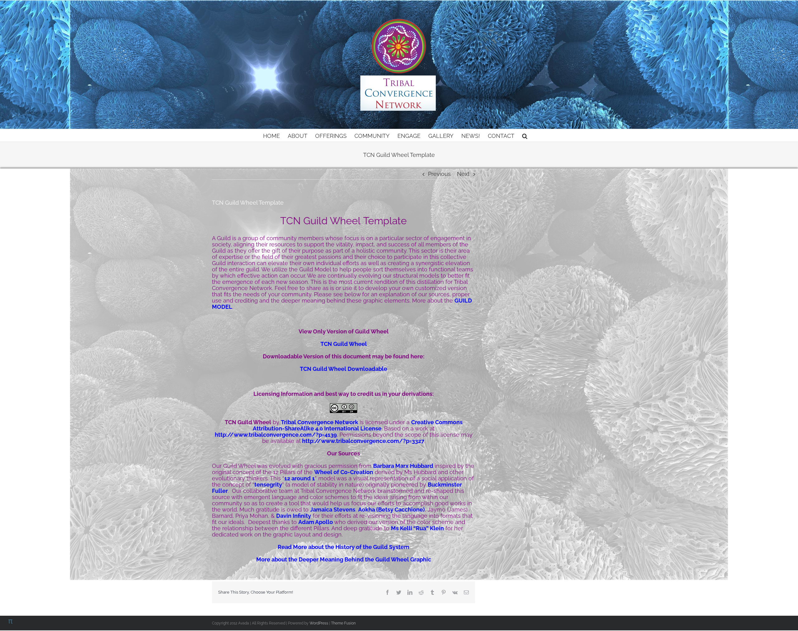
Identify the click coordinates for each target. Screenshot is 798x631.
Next (463, 174)
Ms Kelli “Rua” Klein (417, 528)
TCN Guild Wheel (343, 344)
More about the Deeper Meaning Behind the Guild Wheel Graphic (343, 559)
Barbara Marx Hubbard (403, 466)
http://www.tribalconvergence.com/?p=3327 (363, 441)
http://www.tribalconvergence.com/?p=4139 (276, 434)
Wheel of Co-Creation (343, 472)
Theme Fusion (343, 623)
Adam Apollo (315, 522)
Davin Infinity (293, 515)
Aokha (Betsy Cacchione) (391, 509)
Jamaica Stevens (332, 509)
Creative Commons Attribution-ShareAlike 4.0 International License (358, 425)
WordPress (319, 623)
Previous (439, 174)
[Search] (524, 135)
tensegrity (268, 484)
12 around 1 (299, 478)
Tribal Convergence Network (319, 422)
